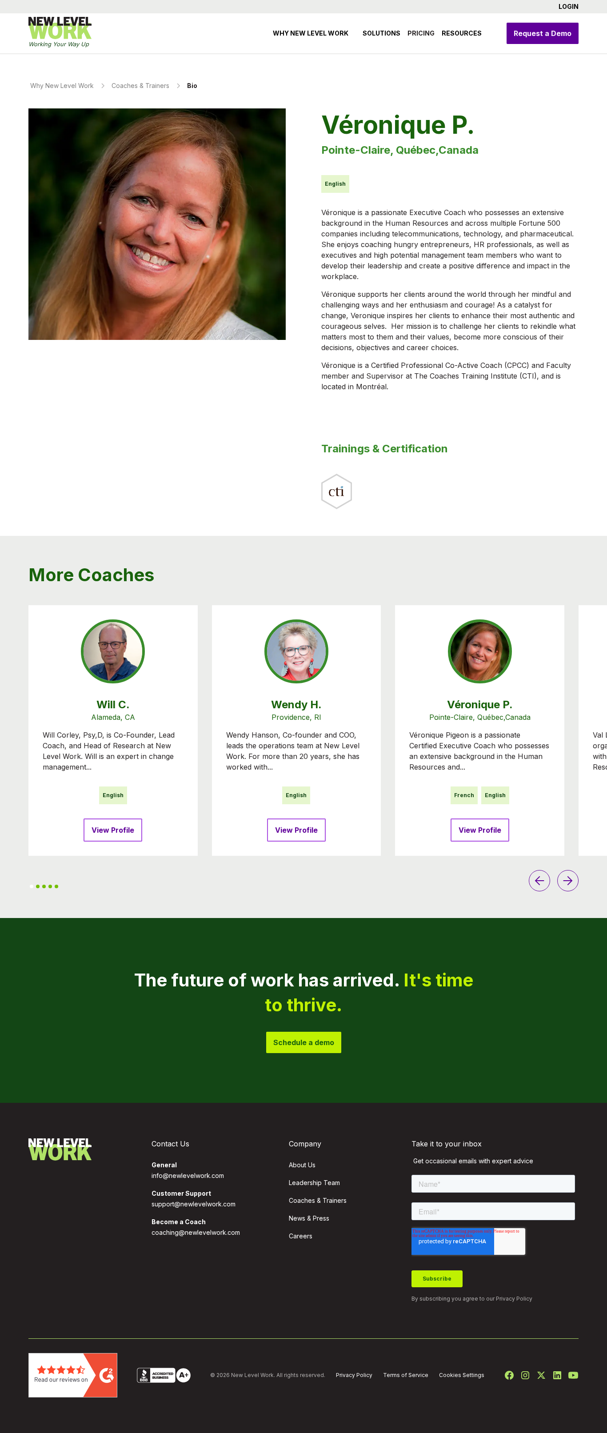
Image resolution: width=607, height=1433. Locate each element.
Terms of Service (405, 1375)
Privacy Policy (514, 1298)
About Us (302, 1165)
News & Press (309, 1218)
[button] (565, 7)
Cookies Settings (461, 1375)
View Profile (113, 830)
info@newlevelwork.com (188, 1175)
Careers (300, 1236)
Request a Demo (542, 33)
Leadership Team (314, 1182)
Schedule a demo (303, 1042)
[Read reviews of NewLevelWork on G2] (72, 1374)
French (464, 795)
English (113, 795)
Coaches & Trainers (318, 1200)
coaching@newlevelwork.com (196, 1232)
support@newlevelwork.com (194, 1204)
